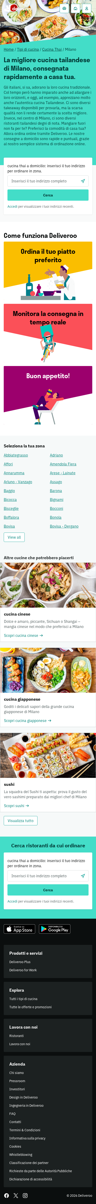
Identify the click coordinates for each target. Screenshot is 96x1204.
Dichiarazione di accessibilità (30, 1179)
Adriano (56, 455)
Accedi (12, 206)
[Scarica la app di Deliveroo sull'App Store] (19, 929)
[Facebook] (6, 1195)
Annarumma (14, 473)
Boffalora (11, 517)
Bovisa (9, 526)
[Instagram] (25, 1195)
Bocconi (56, 508)
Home (9, 49)
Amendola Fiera (63, 464)
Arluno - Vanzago (18, 481)
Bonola (56, 517)
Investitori (17, 1089)
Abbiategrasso (16, 455)
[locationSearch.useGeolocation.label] (83, 181)
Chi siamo (16, 1073)
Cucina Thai (52, 49)
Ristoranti (16, 1036)
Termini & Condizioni (24, 1130)
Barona (56, 490)
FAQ (12, 1114)
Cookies (15, 1146)
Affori (8, 464)
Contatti (15, 1122)
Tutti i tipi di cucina (23, 999)
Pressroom (17, 1081)
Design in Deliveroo (23, 1097)
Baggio (9, 490)
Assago (56, 481)
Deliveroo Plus (20, 962)
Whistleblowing (20, 1155)
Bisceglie (11, 508)
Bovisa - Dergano (64, 526)
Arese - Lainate (62, 473)
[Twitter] (16, 1195)
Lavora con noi (19, 1044)
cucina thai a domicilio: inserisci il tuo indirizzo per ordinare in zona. (46, 168)
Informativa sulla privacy (27, 1138)
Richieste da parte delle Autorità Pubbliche (40, 1171)
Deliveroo (18, 8)
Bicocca (10, 499)
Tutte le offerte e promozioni (30, 1007)
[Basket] (64, 8)
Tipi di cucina (28, 49)
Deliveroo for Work (23, 970)
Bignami (56, 499)
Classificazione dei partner (28, 1163)
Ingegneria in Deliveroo (26, 1105)
